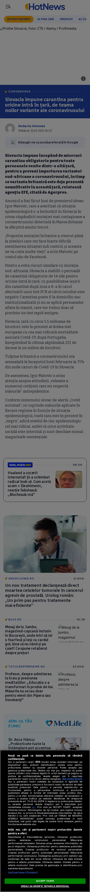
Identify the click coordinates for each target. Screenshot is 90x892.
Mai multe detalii (72, 778)
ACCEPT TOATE (45, 881)
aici (33, 807)
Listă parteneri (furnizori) (23, 872)
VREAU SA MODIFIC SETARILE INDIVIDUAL (45, 886)
